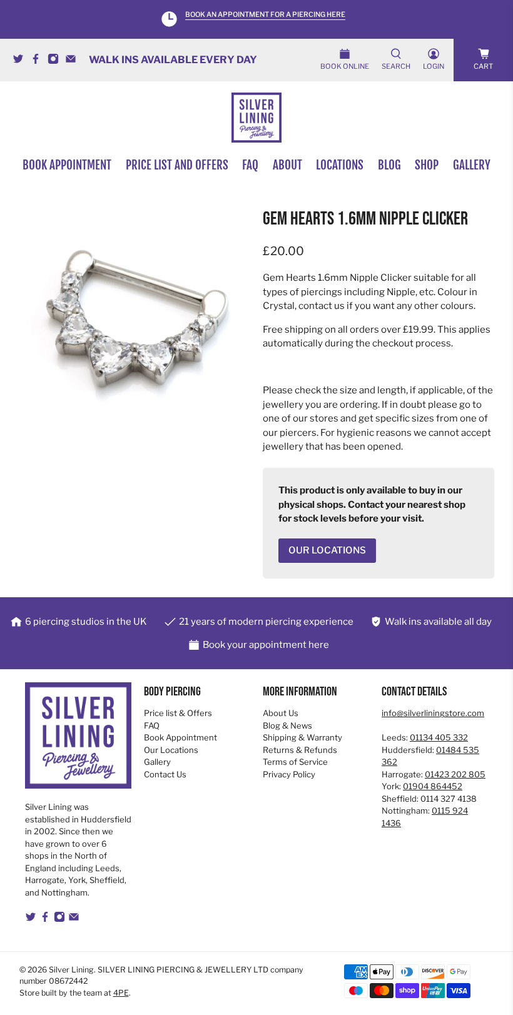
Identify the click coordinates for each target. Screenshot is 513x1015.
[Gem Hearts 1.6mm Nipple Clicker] (135, 324)
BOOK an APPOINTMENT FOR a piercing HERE (265, 15)
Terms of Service (295, 762)
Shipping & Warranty (302, 737)
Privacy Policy (289, 774)
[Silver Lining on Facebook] (39, 61)
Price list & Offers (178, 713)
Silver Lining (71, 969)
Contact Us (165, 774)
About (287, 165)
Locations (339, 165)
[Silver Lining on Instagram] (56, 61)
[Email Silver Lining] (74, 61)
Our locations (327, 550)
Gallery (471, 165)
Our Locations (171, 750)
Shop (427, 165)
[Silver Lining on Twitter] (21, 61)
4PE (121, 992)
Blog (389, 165)
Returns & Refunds (300, 750)
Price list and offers (177, 165)
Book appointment (67, 165)
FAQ (250, 165)
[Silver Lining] (256, 118)
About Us (280, 713)
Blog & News (287, 725)
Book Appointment (180, 737)
